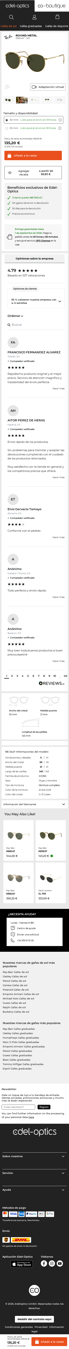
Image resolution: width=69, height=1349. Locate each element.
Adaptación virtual (51, 87)
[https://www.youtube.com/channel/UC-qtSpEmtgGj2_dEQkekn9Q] (60, 1264)
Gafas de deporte (56, 26)
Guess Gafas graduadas (17, 1055)
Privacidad (41, 1326)
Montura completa (49, 785)
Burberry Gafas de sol (16, 1011)
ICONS (42, 776)
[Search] (11, 17)
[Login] (34, 17)
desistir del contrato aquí (34, 1319)
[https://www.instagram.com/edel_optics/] (52, 1264)
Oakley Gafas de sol (15, 976)
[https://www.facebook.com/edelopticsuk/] (44, 1264)
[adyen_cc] (5, 1214)
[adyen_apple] (41, 1214)
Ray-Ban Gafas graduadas (19, 1028)
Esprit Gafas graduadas (17, 1068)
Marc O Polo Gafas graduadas (21, 1042)
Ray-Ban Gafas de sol (16, 972)
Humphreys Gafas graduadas (21, 1037)
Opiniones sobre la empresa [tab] (35, 258)
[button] (17, 6)
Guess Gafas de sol (14, 1002)
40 (65, 676)
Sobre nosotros (12, 1156)
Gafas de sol (9, 26)
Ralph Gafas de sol (14, 1007)
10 (54, 676)
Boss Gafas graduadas (16, 1059)
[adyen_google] (50, 1214)
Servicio (7, 1173)
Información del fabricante (19, 804)
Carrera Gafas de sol (15, 985)
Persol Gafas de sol (14, 980)
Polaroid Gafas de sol (16, 989)
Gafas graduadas (31, 26)
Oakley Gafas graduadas (18, 1033)
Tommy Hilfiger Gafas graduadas (23, 1064)
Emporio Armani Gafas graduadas (24, 1046)
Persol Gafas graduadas (17, 1050)
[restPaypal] (31, 1214)
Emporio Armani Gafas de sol (21, 994)
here (31, 1117)
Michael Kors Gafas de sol (18, 998)
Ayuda (6, 1189)
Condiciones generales (19, 1326)
